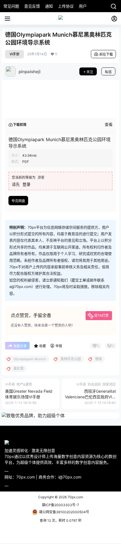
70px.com (75, 497)
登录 (26, 184)
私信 (108, 72)
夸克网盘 (18, 201)
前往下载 (106, 54)
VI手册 (14, 54)
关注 (89, 72)
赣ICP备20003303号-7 (60, 505)
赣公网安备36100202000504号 (64, 512)
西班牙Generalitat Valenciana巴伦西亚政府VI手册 (90, 397)
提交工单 (78, 280)
